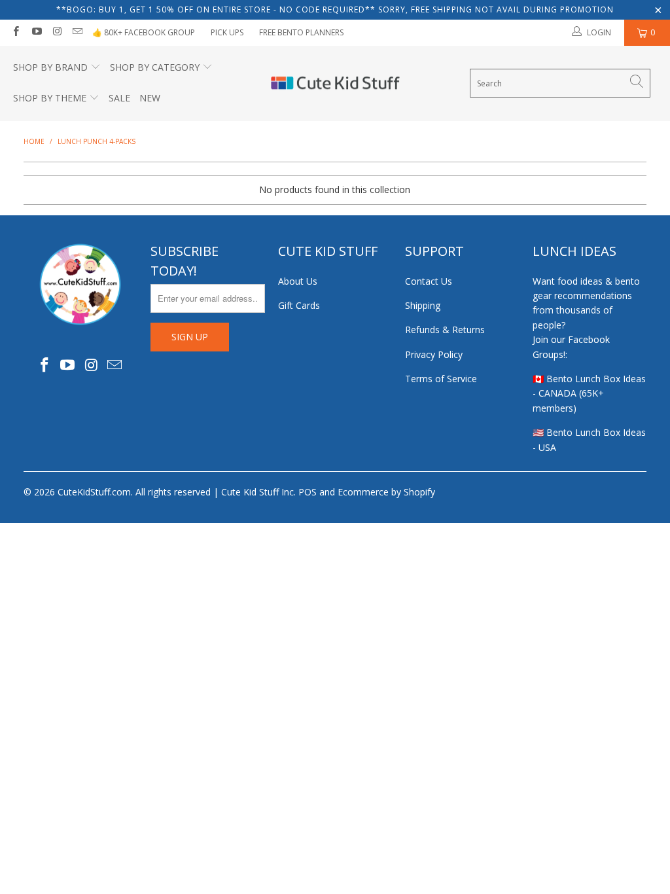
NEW (149, 98)
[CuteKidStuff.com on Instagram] (56, 32)
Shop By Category (155, 67)
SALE (119, 98)
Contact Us (428, 281)
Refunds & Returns (445, 329)
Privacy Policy (434, 354)
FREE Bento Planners (301, 32)
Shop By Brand (50, 67)
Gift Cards (299, 305)
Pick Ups (227, 32)
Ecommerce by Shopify (386, 492)
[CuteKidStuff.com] (335, 84)
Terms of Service (441, 378)
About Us (297, 281)
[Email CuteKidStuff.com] (76, 32)
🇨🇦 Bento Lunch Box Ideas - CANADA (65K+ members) (589, 393)
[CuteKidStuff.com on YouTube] (35, 32)
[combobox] (560, 83)
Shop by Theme (49, 98)
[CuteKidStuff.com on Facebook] (15, 32)
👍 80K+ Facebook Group (143, 32)
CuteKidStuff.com (94, 492)
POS (307, 492)
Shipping (422, 305)
